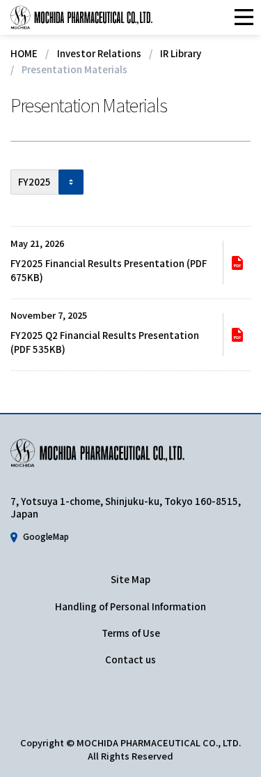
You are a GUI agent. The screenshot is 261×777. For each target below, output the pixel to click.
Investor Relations (99, 53)
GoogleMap (46, 536)
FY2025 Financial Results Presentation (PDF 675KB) (108, 270)
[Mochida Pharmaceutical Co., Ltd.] (81, 17)
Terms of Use (131, 633)
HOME (24, 53)
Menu (243, 17)
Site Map (130, 579)
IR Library (180, 53)
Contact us (130, 659)
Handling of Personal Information (130, 606)
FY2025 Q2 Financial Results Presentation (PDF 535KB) (104, 342)
